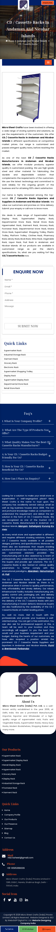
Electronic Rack (11, 367)
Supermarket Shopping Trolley (18, 371)
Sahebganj (35, 526)
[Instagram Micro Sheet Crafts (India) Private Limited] (20, 900)
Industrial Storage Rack (15, 354)
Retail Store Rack (12, 388)
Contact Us (9, 837)
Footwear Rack (10, 788)
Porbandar (23, 648)
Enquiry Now (47, 3)
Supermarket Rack (12, 350)
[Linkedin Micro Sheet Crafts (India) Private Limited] (26, 900)
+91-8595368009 (16, 868)
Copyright (8, 914)
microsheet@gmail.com (20, 857)
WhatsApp (29, 929)
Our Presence (10, 824)
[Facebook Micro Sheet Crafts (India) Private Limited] (4, 900)
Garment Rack (11, 359)
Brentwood (10, 648)
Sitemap (8, 828)
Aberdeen (33, 571)
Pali (7, 574)
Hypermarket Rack (12, 769)
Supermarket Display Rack (16, 379)
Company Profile (12, 814)
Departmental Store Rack (16, 384)
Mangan (23, 526)
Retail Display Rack (12, 765)
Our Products (10, 819)
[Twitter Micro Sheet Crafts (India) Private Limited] (9, 900)
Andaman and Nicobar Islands (31, 40)
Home (11, 40)
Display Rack (10, 375)
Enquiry (47, 929)
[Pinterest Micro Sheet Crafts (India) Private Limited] (15, 900)
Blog (6, 833)
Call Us (10, 929)
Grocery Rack (10, 363)
